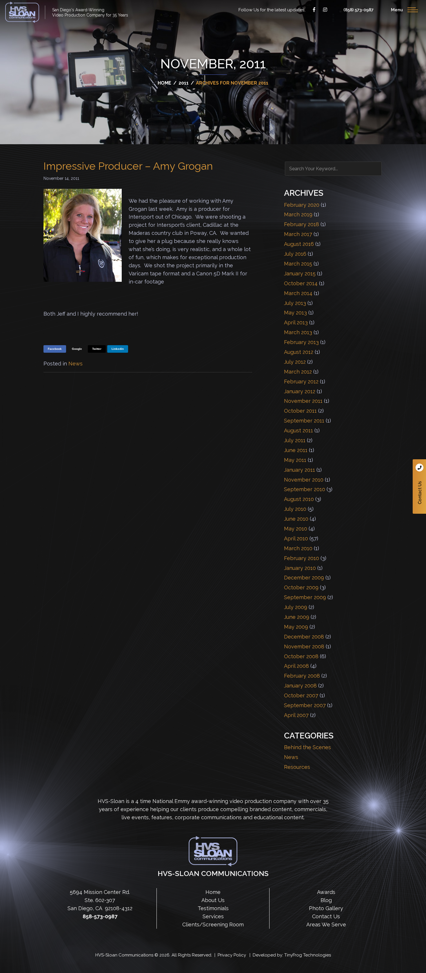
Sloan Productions (22, 12)
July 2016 (295, 254)
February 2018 (301, 224)
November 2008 (304, 646)
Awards (326, 892)
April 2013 (296, 322)
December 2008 (304, 637)
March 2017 (298, 234)
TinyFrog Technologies (307, 955)
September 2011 (304, 421)
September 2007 (305, 705)
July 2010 (295, 509)
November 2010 (303, 480)
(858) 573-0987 (358, 9)
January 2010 (300, 568)
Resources (297, 767)
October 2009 (301, 587)
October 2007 (301, 695)
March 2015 (298, 264)
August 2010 (299, 499)
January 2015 (300, 273)
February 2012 (301, 381)
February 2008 (302, 676)
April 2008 (296, 666)
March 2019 (298, 214)
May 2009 (296, 627)
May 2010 (295, 529)
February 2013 (301, 342)
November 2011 (303, 401)
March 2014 (298, 293)
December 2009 (304, 578)
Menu (397, 9)
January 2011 (299, 470)
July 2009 (295, 607)
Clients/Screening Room (213, 924)
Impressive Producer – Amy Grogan (128, 166)
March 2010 (298, 548)
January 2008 (300, 686)
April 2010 (296, 538)
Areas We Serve (326, 924)
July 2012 (295, 362)
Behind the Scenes (307, 747)
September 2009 (305, 597)
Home (213, 892)
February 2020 (301, 205)
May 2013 (295, 313)
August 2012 (298, 352)
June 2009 (296, 617)
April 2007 (296, 715)
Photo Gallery (326, 908)
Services (213, 916)
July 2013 (295, 303)
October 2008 (301, 656)
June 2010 (296, 519)
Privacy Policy (232, 955)
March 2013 (298, 332)
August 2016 (299, 244)
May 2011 (295, 460)
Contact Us (419, 486)
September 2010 (304, 489)
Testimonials (213, 908)
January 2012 (299, 391)
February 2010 (301, 558)
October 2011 (300, 411)
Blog (326, 900)
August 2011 (298, 430)
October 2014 (301, 283)
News (75, 364)
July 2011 (294, 440)
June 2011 (295, 450)
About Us (213, 900)
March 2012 (298, 372)
